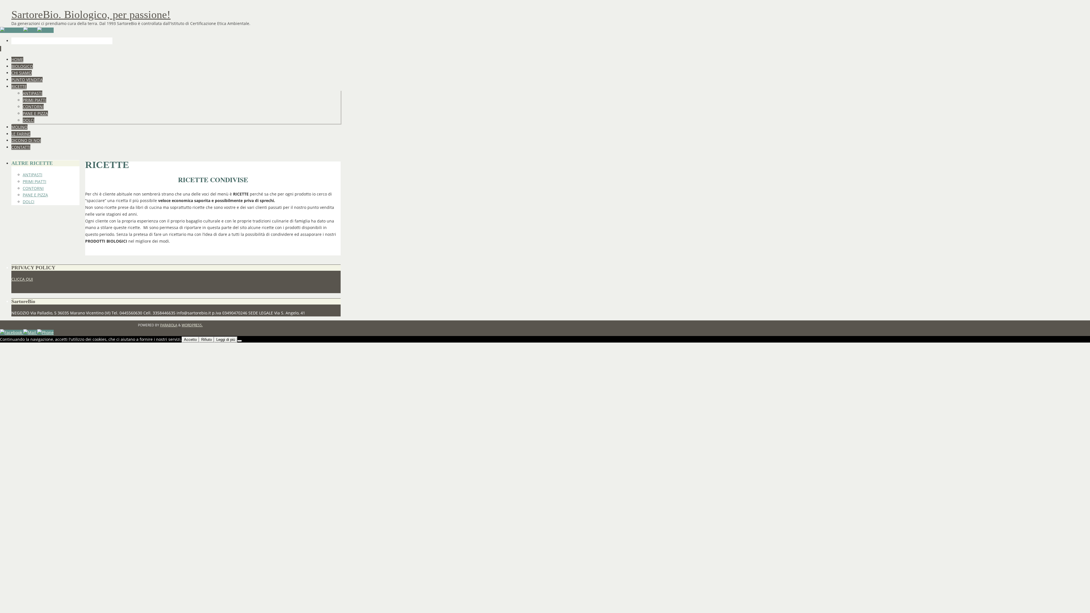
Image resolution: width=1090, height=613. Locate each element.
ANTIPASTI (32, 174)
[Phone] (45, 30)
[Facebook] (11, 30)
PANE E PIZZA (35, 195)
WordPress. (192, 325)
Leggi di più (225, 339)
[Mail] (30, 30)
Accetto (190, 339)
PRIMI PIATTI (34, 181)
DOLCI (28, 201)
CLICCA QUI (22, 279)
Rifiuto (206, 339)
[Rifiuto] (239, 341)
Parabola (168, 325)
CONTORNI (33, 188)
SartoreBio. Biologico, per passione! (91, 14)
